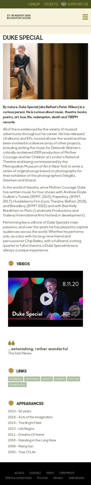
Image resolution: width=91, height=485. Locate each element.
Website (60, 378)
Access (19, 473)
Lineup (34, 4)
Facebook (15, 378)
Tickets (51, 4)
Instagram (32, 378)
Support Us (77, 4)
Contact (35, 473)
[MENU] (85, 17)
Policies (42, 478)
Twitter (73, 378)
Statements (66, 473)
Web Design (76, 478)
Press (50, 473)
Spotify (47, 378)
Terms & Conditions (18, 478)
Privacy (58, 478)
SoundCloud (17, 384)
